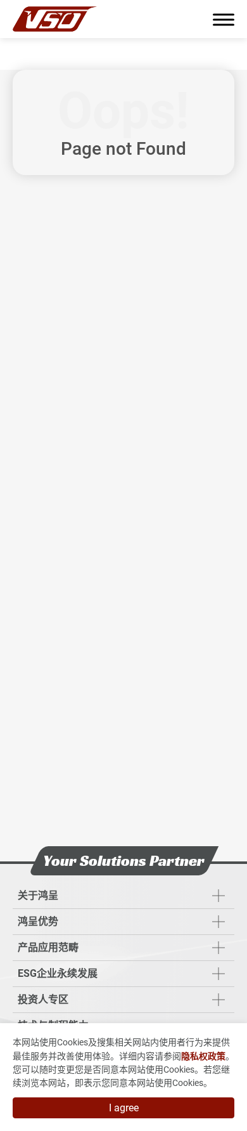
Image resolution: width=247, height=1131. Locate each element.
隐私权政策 (203, 1056)
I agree (124, 1108)
